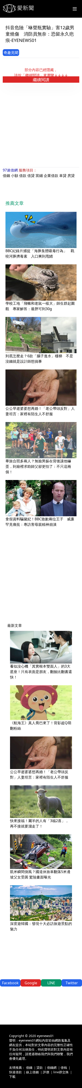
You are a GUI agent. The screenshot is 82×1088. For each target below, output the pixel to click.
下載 (12, 1076)
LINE (51, 982)
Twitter (72, 982)
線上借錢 (32, 1072)
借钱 (64, 1067)
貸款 (39, 1067)
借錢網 (51, 1067)
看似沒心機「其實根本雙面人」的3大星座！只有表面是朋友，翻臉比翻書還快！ (41, 672)
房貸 (71, 175)
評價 (46, 1072)
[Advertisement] (41, 125)
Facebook (10, 982)
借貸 (31, 175)
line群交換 (61, 1072)
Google (31, 982)
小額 (14, 175)
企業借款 (51, 175)
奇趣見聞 (11, 52)
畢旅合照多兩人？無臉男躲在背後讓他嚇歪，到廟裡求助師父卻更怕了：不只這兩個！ (38, 466)
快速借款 (15, 1072)
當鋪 (39, 175)
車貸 (63, 175)
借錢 (6, 175)
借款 (22, 175)
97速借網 (10, 170)
